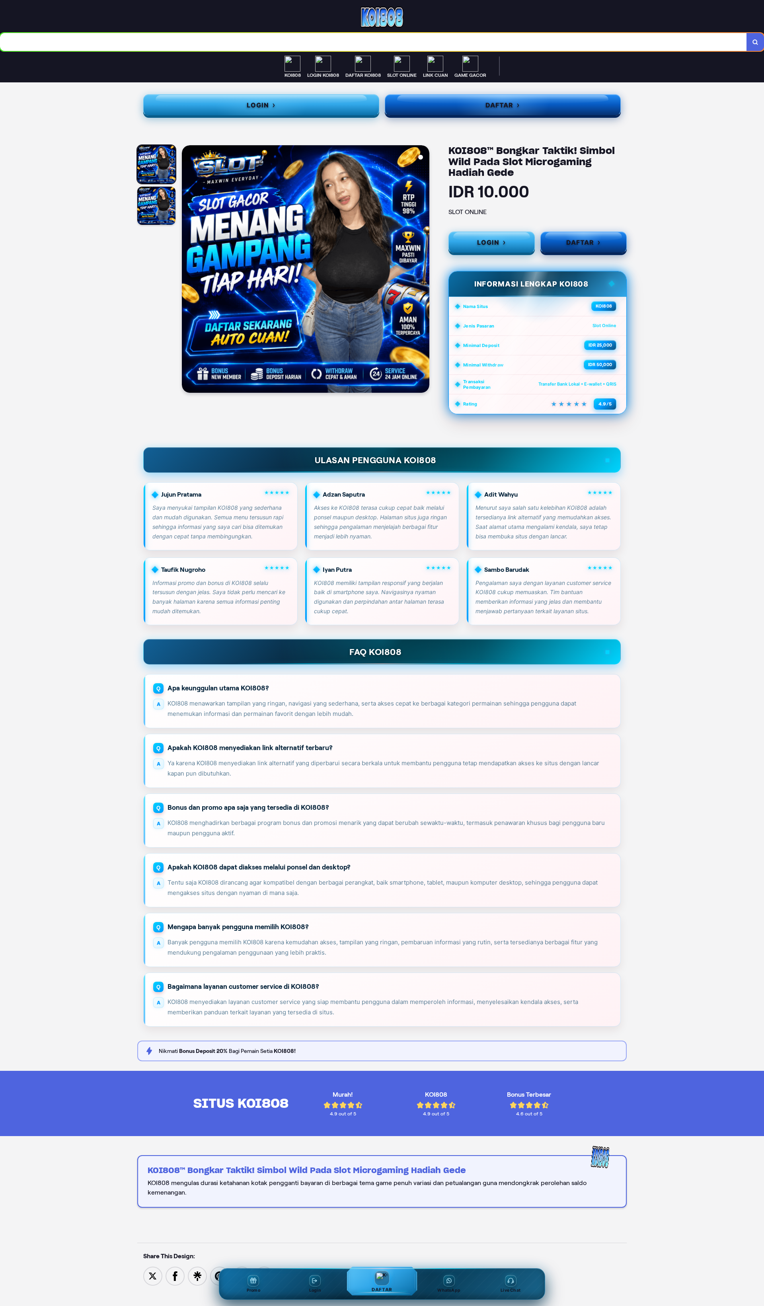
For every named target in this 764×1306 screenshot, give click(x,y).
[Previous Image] (188, 270)
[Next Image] (423, 270)
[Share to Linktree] (197, 1275)
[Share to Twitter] (152, 1275)
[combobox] (373, 42)
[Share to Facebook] (175, 1275)
